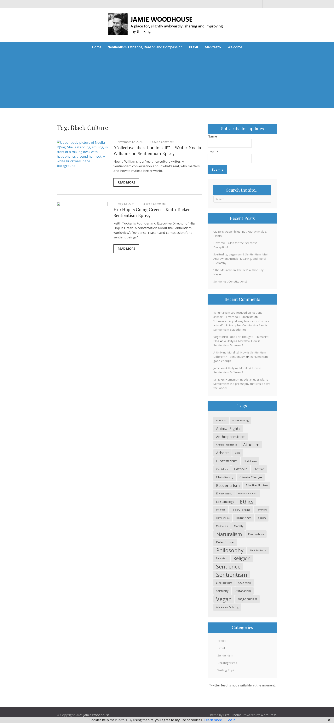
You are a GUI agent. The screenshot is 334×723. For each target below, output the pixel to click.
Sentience (228, 566)
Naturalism (229, 534)
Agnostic (221, 420)
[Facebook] (251, 4)
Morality (238, 526)
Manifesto (213, 47)
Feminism (261, 509)
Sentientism (231, 574)
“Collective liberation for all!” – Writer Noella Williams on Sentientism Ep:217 (157, 150)
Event (221, 648)
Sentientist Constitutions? (230, 281)
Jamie (217, 368)
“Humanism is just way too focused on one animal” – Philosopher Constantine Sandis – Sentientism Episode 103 (241, 325)
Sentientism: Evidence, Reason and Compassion (145, 47)
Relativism (221, 558)
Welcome (234, 47)
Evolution (221, 509)
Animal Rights (228, 428)
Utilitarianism (243, 591)
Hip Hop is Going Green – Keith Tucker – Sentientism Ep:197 (153, 212)
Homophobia (223, 517)
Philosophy (230, 550)
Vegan (224, 599)
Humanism (243, 518)
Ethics (246, 501)
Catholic (240, 469)
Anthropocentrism (230, 436)
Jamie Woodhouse (96, 715)
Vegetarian (247, 599)
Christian (258, 469)
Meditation (222, 526)
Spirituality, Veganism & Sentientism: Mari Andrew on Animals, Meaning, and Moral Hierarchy (240, 258)
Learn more (213, 720)
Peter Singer (225, 542)
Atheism (251, 444)
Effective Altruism (257, 485)
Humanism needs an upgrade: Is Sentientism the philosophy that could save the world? (241, 383)
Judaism (262, 517)
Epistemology (225, 502)
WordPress (269, 715)
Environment (224, 493)
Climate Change (250, 477)
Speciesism (244, 583)
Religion (241, 558)
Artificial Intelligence (226, 444)
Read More (126, 182)
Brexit (193, 47)
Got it (231, 720)
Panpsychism (256, 534)
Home (96, 47)
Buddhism (250, 461)
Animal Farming (240, 420)
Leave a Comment (162, 142)
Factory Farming (241, 509)
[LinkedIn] (266, 4)
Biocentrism (227, 461)
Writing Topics (227, 670)
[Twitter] (258, 4)
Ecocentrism (228, 485)
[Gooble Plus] (273, 4)
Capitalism (222, 469)
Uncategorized (227, 663)
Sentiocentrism (224, 582)
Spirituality (222, 591)
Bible (237, 452)
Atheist (222, 452)
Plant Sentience (258, 550)
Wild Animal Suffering (227, 607)
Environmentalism (247, 493)
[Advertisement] (167, 81)
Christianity (224, 477)
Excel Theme (232, 715)
